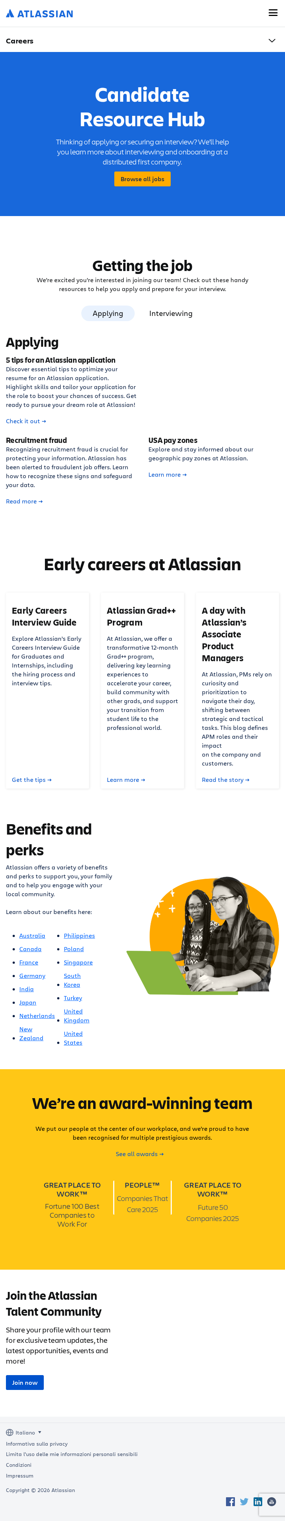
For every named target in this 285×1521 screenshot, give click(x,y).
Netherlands (37, 1015)
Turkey (73, 998)
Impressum (19, 1476)
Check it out (23, 421)
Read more (21, 501)
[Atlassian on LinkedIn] (257, 1501)
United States (73, 1037)
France (28, 962)
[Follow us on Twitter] (244, 1501)
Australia (32, 935)
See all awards (137, 1154)
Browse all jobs (142, 179)
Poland (74, 949)
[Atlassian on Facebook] (230, 1501)
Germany (32, 975)
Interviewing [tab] (171, 313)
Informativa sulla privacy (37, 1444)
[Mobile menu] (273, 12)
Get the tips (29, 780)
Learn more (164, 474)
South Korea (72, 980)
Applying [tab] (108, 313)
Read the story (222, 780)
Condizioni (19, 1465)
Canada (30, 949)
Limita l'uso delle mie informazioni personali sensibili (72, 1454)
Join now (24, 1382)
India (26, 989)
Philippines (79, 935)
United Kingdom (76, 1015)
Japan (27, 1002)
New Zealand (31, 1033)
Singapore (78, 962)
